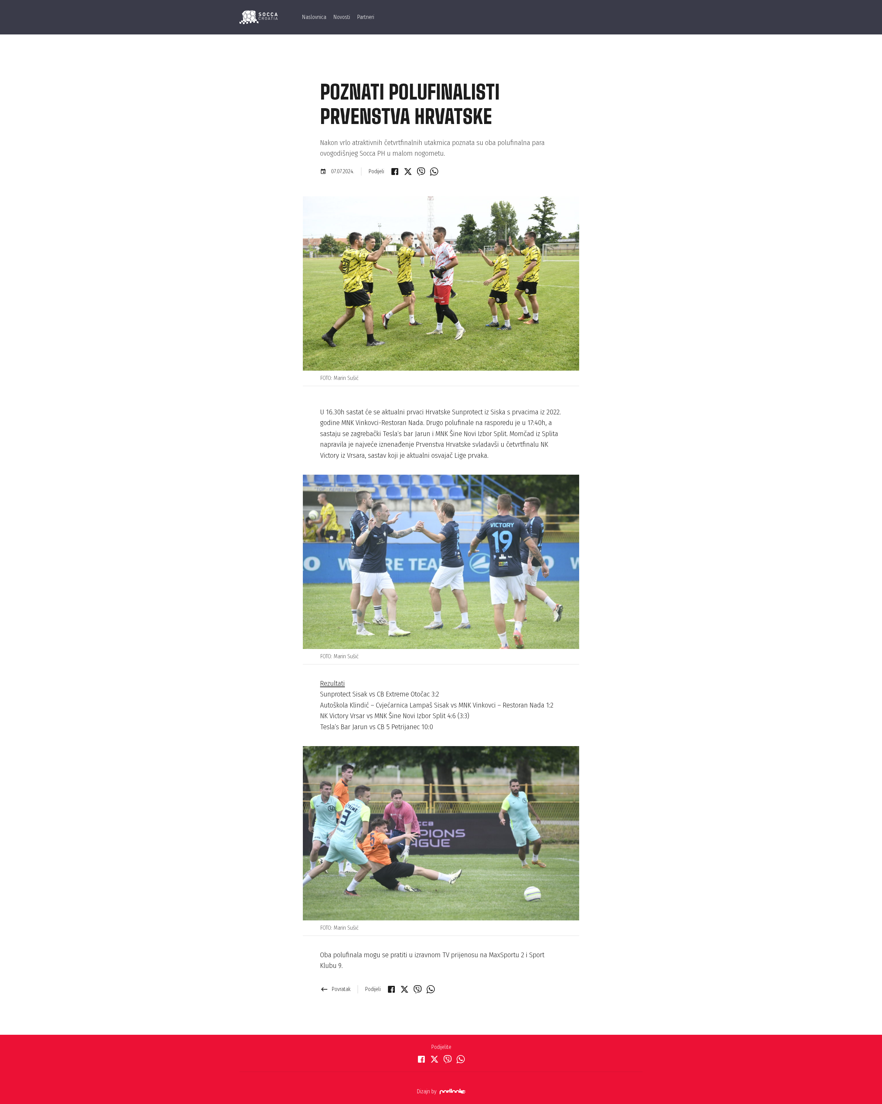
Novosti (341, 17)
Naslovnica (314, 17)
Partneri (365, 17)
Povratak (335, 989)
